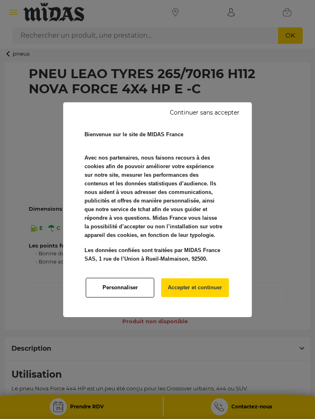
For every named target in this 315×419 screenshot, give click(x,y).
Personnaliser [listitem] (120, 287)
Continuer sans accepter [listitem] (205, 112)
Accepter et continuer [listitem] (195, 287)
